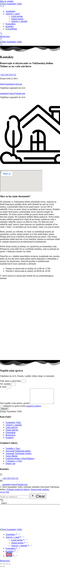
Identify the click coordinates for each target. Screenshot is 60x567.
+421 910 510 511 (8, 74)
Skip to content (6, 1)
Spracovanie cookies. (40, 489)
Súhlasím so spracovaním (22, 406)
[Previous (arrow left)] (1, 566)
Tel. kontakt (5, 384)
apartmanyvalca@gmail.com (12, 93)
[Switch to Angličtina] (11, 29)
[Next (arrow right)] (4, 566)
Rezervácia (5, 36)
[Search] (1, 499)
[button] (2, 6)
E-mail (3, 387)
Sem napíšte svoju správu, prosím (15, 403)
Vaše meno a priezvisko (10, 381)
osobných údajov (33, 406)
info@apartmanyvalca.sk (11, 84)
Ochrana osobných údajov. (18, 489)
